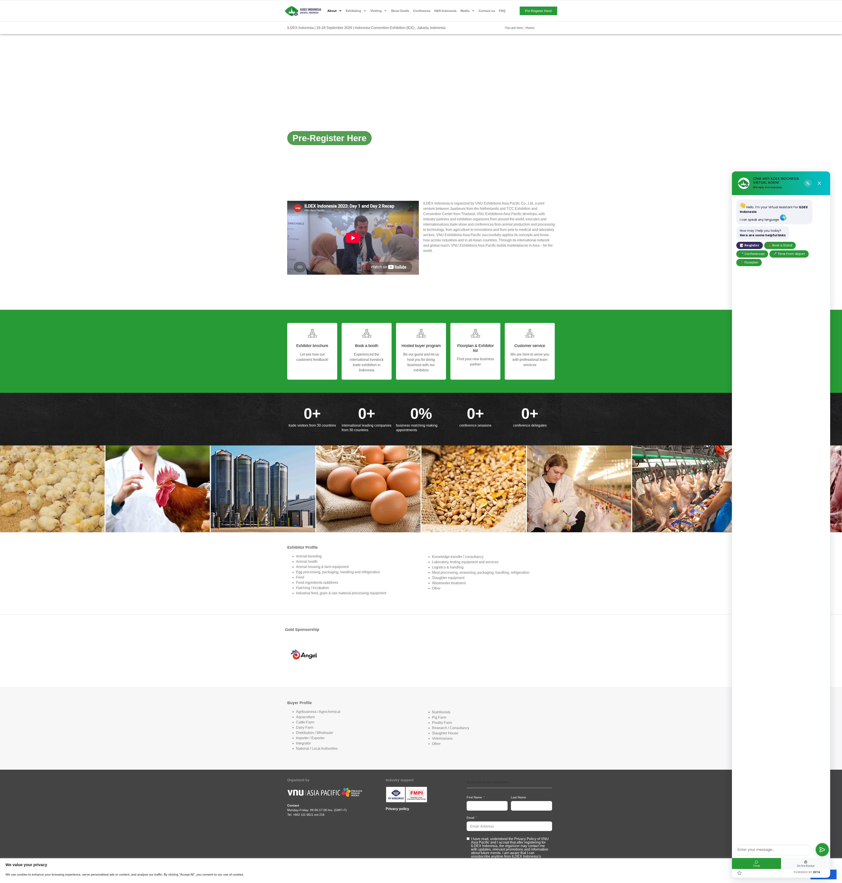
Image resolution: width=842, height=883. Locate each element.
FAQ (502, 10)
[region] (421, 870)
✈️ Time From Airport (789, 254)
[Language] (807, 183)
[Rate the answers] (739, 873)
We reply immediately (767, 187)
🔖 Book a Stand (780, 245)
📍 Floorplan (749, 262)
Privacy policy (397, 809)
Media (464, 10)
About (332, 10)
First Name (474, 797)
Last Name (518, 797)
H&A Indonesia (445, 10)
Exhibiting (353, 10)
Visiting (376, 10)
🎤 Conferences (752, 254)
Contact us (487, 10)
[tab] (52, 488)
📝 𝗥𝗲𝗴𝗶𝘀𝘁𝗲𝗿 (749, 245)
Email (470, 817)
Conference (421, 10)
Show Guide (400, 10)
